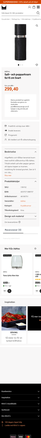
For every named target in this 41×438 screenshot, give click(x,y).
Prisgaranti (12, 135)
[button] (37, 65)
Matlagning (16, 19)
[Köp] (9, 291)
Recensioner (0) (13, 229)
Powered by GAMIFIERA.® (11, 238)
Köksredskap (26, 19)
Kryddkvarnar (26, 205)
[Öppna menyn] (38, 7)
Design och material (14, 216)
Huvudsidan (6, 19)
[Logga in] (29, 7)
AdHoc (7, 71)
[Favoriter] (5, 291)
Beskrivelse (10, 151)
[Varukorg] (33, 7)
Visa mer (8, 175)
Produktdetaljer (12, 181)
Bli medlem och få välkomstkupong (22, 139)
